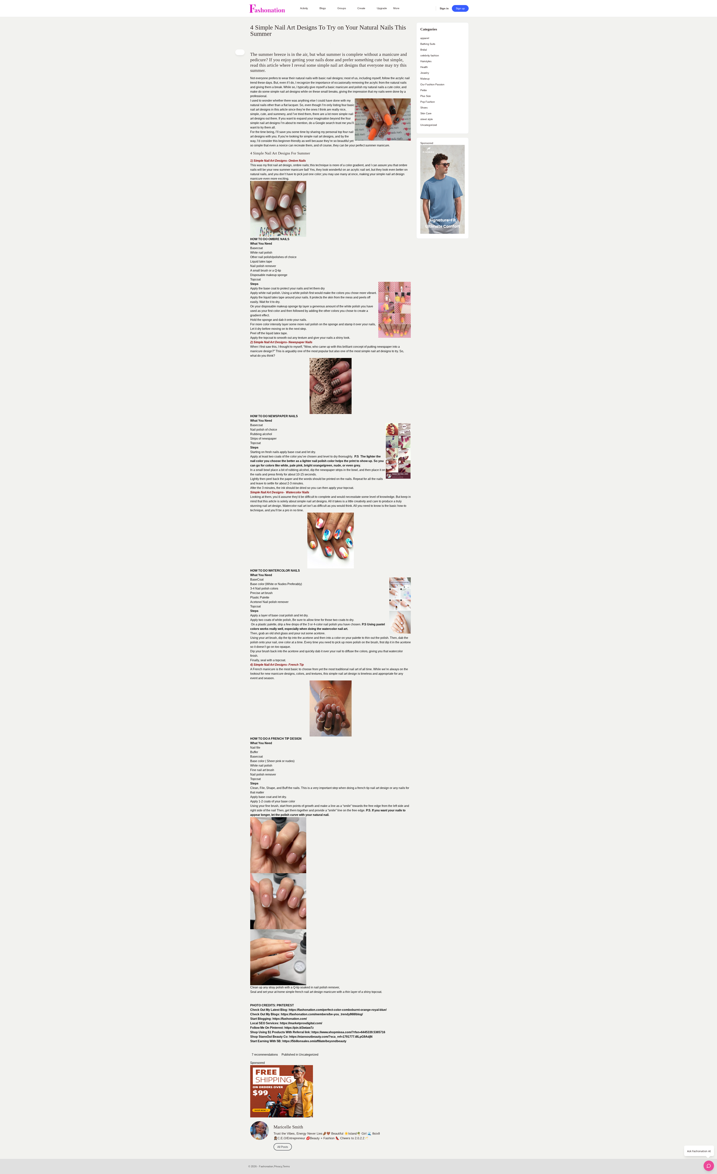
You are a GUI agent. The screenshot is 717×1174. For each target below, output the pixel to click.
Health (424, 67)
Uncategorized (308, 1054)
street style (426, 119)
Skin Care (426, 113)
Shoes (424, 107)
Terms (286, 1166)
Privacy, (278, 1166)
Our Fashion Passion (432, 84)
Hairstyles (426, 61)
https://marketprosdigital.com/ (301, 1023)
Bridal (423, 49)
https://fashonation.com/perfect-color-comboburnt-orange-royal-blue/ (338, 1009)
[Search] (430, 8)
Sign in (444, 8)
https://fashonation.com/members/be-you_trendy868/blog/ (322, 1014)
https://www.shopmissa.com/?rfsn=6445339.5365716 (348, 1032)
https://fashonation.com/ (289, 1018)
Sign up (460, 8)
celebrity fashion (429, 55)
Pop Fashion (427, 101)
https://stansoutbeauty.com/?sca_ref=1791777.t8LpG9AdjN (331, 1036)
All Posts (282, 1146)
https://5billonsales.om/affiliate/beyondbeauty (314, 1041)
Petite (423, 90)
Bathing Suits (427, 43)
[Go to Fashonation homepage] (267, 8)
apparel (424, 38)
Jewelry (424, 72)
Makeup (425, 78)
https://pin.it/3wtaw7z (299, 1027)
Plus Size (425, 95)
